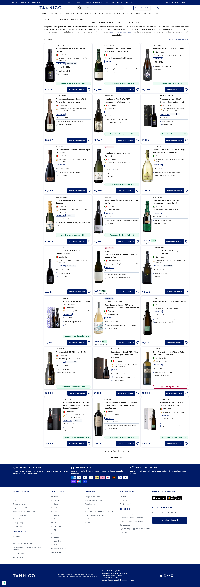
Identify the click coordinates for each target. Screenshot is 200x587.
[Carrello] (158, 7)
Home (46, 19)
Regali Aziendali (18, 553)
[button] (153, 7)
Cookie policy (18, 526)
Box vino (123, 532)
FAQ (14, 497)
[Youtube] (168, 575)
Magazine (90, 492)
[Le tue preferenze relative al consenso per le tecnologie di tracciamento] (4, 583)
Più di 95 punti (125, 504)
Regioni (109, 14)
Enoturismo (89, 519)
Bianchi (69, 14)
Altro (156, 14)
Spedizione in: (18, 2)
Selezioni (125, 509)
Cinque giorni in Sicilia (93, 500)
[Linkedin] (172, 575)
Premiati (123, 497)
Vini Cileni (54, 530)
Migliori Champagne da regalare (132, 521)
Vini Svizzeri (55, 519)
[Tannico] (50, 7)
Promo (44, 14)
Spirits (101, 14)
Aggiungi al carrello (77, 89)
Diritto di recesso (19, 515)
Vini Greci (54, 523)
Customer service (19, 504)
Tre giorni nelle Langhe (93, 504)
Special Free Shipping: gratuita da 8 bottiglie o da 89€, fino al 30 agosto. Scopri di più (100, 2)
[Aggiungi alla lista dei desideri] (89, 89)
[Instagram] (164, 575)
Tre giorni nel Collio (92, 508)
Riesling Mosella (56, 552)
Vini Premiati (127, 492)
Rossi (62, 14)
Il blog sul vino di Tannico (94, 515)
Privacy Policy (18, 523)
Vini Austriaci (55, 515)
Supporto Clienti (22, 492)
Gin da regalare (125, 525)
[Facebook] (161, 575)
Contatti (16, 540)
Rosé (95, 14)
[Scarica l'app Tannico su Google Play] (174, 498)
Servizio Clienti (52, 471)
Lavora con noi (18, 557)
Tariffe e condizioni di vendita (24, 511)
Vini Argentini (55, 537)
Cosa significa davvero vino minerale (99, 511)
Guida (15, 500)
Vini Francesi (55, 500)
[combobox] (102, 7)
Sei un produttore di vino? (23, 543)
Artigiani (129, 14)
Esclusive (138, 14)
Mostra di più (116, 457)
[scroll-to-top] (195, 576)
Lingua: (33, 2)
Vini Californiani (56, 534)
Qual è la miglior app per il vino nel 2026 (135, 529)
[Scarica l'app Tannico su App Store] (159, 498)
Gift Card (169, 2)
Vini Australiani (56, 541)
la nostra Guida (26, 471)
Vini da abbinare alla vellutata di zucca (68, 19)
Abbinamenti (119, 14)
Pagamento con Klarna (21, 508)
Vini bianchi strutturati (59, 549)
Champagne (78, 14)
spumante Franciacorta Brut (121, 32)
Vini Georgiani (56, 526)
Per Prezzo (53, 14)
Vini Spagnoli (55, 504)
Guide (87, 523)
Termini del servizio (20, 519)
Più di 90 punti (125, 500)
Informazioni (20, 531)
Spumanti (88, 14)
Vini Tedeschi (55, 511)
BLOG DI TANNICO (181, 2)
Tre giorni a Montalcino (93, 497)
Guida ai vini (57, 492)
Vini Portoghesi (56, 508)
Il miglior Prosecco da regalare (131, 517)
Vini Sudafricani (56, 545)
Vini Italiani (54, 497)
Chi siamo (16, 536)
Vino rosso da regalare (128, 514)
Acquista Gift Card (170, 520)
